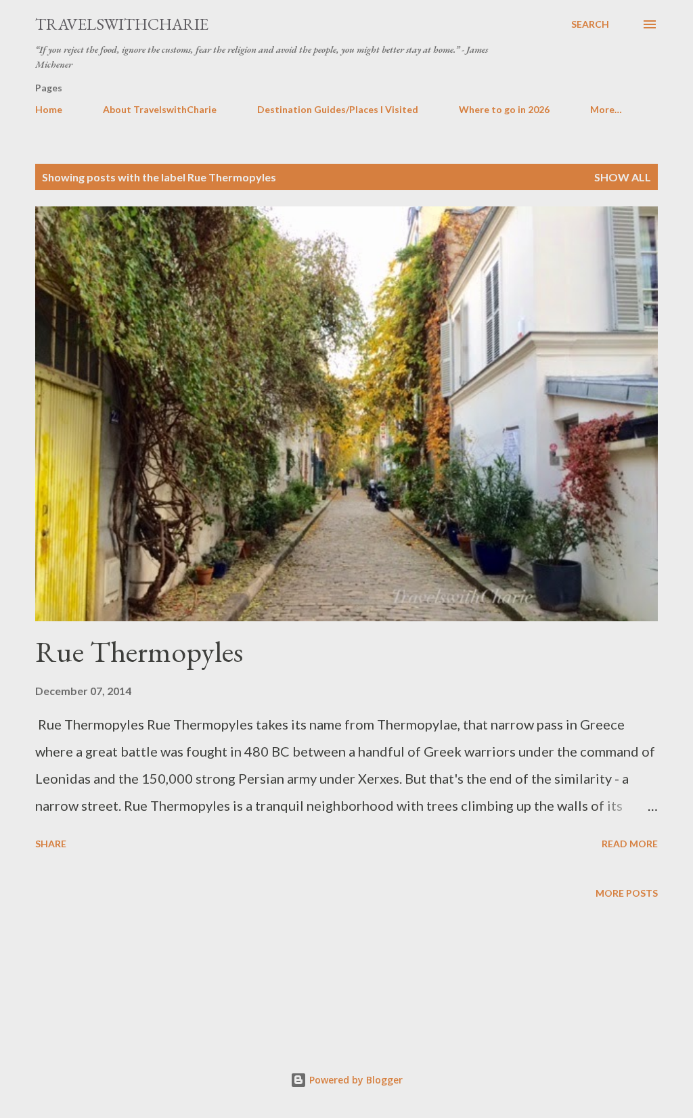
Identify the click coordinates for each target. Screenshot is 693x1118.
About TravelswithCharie (160, 109)
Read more (630, 843)
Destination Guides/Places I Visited (337, 109)
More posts (627, 893)
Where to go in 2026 (504, 109)
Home (48, 109)
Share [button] (50, 843)
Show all (622, 177)
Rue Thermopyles (139, 651)
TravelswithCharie (121, 24)
